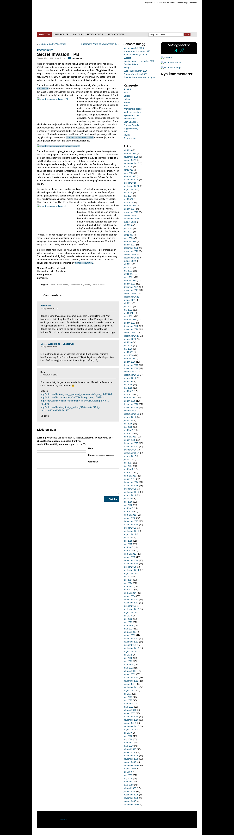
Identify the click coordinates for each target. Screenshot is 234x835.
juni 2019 (128, 385)
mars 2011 (128, 707)
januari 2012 (130, 674)
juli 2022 (128, 264)
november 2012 (131, 642)
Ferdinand (46, 305)
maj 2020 (128, 349)
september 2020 (131, 336)
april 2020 (128, 352)
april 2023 (128, 235)
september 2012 (131, 648)
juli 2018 (128, 420)
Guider (127, 96)
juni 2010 (128, 736)
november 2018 (131, 407)
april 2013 (128, 625)
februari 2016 (130, 515)
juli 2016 (128, 498)
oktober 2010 (130, 723)
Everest (127, 58)
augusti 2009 (130, 769)
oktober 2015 (130, 528)
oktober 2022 (130, 254)
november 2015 (131, 524)
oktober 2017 (130, 450)
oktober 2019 (130, 371)
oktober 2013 (130, 606)
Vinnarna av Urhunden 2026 (137, 51)
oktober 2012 (130, 645)
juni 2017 (128, 463)
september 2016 (131, 492)
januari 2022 (130, 284)
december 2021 (131, 287)
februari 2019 (130, 398)
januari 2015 (130, 557)
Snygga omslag (131, 128)
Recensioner (45, 50)
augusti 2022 (130, 261)
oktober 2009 (130, 762)
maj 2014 (128, 583)
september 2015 (131, 531)
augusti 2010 (130, 729)
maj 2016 (128, 505)
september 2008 (131, 804)
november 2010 (131, 720)
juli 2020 (128, 342)
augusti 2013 (130, 612)
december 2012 (131, 638)
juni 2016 (128, 502)
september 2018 (131, 414)
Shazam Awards (131, 125)
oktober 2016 (130, 489)
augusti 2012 (130, 651)
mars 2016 (129, 511)
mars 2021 (129, 316)
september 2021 (131, 297)
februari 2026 (130, 153)
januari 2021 (130, 323)
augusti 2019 (130, 378)
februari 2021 (130, 319)
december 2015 (131, 521)
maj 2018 (128, 427)
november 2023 (131, 212)
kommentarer (76, 58)
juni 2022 (128, 267)
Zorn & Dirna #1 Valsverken (52, 44)
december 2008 (131, 795)
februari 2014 (130, 593)
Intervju (127, 102)
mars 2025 (129, 173)
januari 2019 (130, 401)
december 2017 (131, 443)
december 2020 (131, 326)
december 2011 (131, 677)
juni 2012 (128, 658)
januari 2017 (130, 479)
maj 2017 (128, 466)
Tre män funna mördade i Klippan (139, 77)
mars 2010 (129, 746)
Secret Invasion (97, 285)
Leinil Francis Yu (76, 285)
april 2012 (128, 664)
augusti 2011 (130, 690)
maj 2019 (128, 388)
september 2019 (131, 375)
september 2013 (131, 609)
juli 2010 (128, 733)
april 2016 (128, 508)
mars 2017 (129, 472)
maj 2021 (128, 310)
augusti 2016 (130, 495)
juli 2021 (128, 303)
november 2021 (131, 290)
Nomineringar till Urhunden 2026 (139, 61)
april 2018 (128, 430)
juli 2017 (128, 459)
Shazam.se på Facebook (187, 3)
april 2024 (128, 199)
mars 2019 (129, 394)
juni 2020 (128, 345)
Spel (126, 132)
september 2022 (131, 258)
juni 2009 (128, 775)
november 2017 (131, 446)
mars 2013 (129, 629)
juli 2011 (128, 694)
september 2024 (131, 186)
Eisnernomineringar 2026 (135, 54)
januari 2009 (130, 791)
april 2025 (128, 170)
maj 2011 (128, 700)
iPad (126, 105)
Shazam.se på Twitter (165, 3)
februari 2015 (130, 554)
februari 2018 (130, 437)
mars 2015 (129, 550)
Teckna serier (130, 138)
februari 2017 (130, 476)
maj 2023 (128, 232)
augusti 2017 (130, 456)
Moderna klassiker (132, 112)
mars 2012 (129, 668)
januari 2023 (130, 245)
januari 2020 (130, 362)
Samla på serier (131, 122)
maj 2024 (128, 196)
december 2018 (131, 404)
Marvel (87, 285)
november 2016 (131, 485)
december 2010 (131, 716)
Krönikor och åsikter (133, 109)
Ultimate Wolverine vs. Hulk (80, 137)
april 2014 (128, 586)
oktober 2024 (130, 183)
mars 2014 (129, 590)
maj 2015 (128, 544)
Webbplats (93, 462)
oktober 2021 (130, 293)
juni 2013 (128, 619)
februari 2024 (130, 206)
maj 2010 (128, 739)
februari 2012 (130, 671)
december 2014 (131, 560)
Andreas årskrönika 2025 (135, 74)
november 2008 (131, 798)
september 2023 (131, 219)
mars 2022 (129, 277)
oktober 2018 (130, 411)
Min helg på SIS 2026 (134, 48)
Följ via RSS (150, 3)
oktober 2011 (130, 684)
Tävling (127, 135)
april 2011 (128, 703)
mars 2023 (129, 238)
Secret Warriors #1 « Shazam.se (57, 344)
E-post (101, 455)
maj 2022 (128, 271)
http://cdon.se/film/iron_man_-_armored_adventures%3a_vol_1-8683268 (76, 394)
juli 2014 (128, 577)
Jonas (62, 58)
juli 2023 (128, 225)
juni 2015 (128, 541)
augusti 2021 (130, 300)
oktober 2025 (130, 160)
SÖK (187, 35)
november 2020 (131, 329)
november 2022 (131, 251)
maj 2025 (128, 166)
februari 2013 (130, 632)
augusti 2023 (130, 222)
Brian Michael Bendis (59, 285)
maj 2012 (128, 661)
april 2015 (128, 547)
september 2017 (131, 453)
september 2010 (131, 726)
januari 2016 (130, 518)
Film (126, 92)
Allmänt (127, 89)
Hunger (127, 67)
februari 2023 (130, 241)
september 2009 (131, 765)
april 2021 (128, 313)
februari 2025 (130, 176)
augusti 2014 (130, 573)
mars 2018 (129, 433)
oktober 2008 (130, 801)
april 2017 (128, 469)
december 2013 (131, 599)
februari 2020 (130, 358)
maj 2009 (128, 778)
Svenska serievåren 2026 (135, 71)
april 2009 (128, 782)
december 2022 (131, 248)
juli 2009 (128, 772)
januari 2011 (129, 713)
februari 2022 (130, 280)
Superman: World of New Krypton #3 (99, 44)
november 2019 (131, 368)
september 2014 (131, 570)
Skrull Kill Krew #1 (84, 263)
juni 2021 (128, 306)
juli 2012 (128, 655)
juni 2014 (128, 580)
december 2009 (131, 755)
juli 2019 (128, 381)
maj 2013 (128, 622)
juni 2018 (128, 424)
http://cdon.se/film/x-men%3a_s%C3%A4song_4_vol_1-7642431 (73, 397)
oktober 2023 (130, 215)
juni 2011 (128, 697)
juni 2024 (128, 192)
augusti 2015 (130, 534)
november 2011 (131, 681)
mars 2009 (129, 785)
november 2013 (131, 603)
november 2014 (131, 563)
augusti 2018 (130, 417)
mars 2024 (129, 202)
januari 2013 (130, 635)
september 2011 (131, 687)
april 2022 (128, 274)
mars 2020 (129, 355)
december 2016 (131, 482)
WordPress (64, 819)
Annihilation (42, 88)
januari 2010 (130, 752)
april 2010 (128, 742)
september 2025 (131, 163)
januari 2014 (130, 596)
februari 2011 (130, 710)
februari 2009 (130, 788)
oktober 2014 (130, 567)
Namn (91, 448)
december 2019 (131, 365)
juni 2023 (128, 228)
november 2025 (131, 157)
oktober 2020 (130, 332)
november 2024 (131, 179)
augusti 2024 (130, 189)
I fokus (127, 99)
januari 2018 (130, 440)
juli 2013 (128, 616)
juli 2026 (128, 150)
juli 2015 (128, 537)
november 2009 (131, 759)
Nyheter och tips (131, 115)
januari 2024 (130, 209)
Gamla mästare (131, 64)
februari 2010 (130, 749)
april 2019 (128, 391)
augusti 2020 (130, 339)
